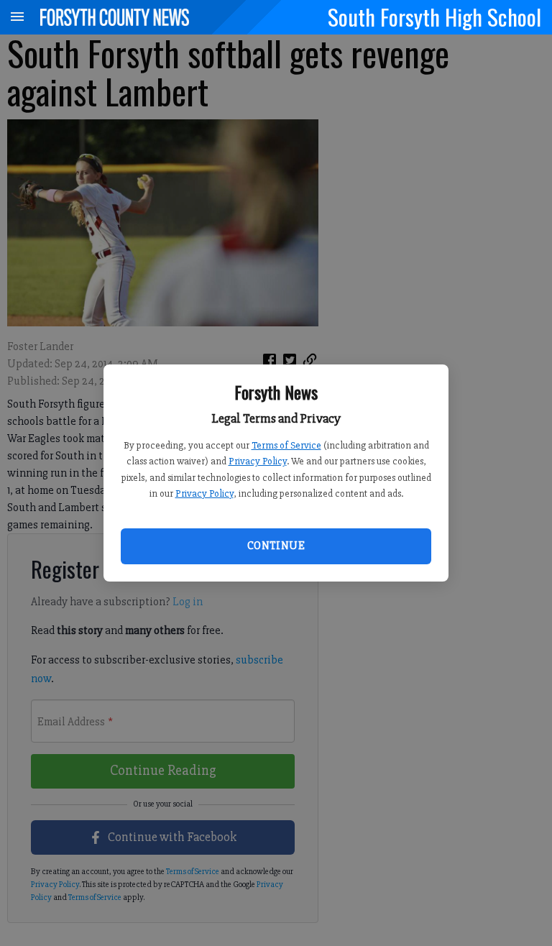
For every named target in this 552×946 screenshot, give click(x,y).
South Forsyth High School (434, 16)
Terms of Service (286, 445)
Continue (276, 545)
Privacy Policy (258, 461)
